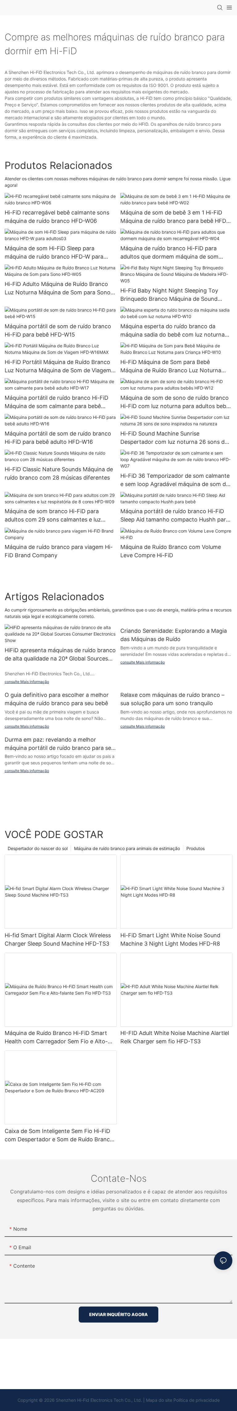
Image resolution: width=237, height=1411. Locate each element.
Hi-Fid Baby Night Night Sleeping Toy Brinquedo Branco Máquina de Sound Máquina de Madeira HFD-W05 (169, 295)
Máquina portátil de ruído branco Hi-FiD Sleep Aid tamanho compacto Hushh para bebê (174, 516)
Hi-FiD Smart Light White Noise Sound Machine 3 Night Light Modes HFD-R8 (170, 939)
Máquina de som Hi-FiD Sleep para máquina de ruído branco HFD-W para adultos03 (54, 253)
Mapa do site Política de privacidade (183, 1400)
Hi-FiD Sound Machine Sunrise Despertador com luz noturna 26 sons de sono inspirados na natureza (174, 438)
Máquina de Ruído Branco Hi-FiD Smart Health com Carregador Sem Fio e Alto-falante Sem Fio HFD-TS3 (56, 1037)
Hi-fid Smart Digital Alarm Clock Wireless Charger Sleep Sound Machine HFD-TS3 (58, 939)
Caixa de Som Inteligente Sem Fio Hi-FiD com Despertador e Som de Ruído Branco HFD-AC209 (59, 1135)
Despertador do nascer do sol (38, 848)
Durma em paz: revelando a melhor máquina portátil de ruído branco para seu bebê (59, 744)
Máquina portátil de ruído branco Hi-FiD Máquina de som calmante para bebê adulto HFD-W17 (56, 402)
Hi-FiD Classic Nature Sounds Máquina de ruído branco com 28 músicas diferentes (59, 473)
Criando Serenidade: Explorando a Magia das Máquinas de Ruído (173, 635)
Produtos (195, 848)
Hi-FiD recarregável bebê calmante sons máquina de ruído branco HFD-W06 (57, 216)
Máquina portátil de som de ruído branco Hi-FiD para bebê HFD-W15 (58, 330)
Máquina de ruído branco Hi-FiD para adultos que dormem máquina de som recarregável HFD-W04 (169, 253)
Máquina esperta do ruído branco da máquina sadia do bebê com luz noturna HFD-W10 (172, 331)
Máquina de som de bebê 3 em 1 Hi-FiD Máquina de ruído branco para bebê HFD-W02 (174, 217)
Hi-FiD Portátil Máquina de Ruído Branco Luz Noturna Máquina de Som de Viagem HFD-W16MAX (58, 366)
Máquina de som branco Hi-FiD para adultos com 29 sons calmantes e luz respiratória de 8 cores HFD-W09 (53, 516)
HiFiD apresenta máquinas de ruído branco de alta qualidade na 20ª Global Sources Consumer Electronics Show (60, 655)
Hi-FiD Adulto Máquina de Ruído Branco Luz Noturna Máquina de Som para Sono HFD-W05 (57, 289)
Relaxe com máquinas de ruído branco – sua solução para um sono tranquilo (172, 699)
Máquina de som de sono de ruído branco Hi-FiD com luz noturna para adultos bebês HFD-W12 (176, 402)
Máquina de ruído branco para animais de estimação (127, 848)
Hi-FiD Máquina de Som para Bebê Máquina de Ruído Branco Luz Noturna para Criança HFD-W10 (170, 366)
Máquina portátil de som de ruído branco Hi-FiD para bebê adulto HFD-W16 (58, 437)
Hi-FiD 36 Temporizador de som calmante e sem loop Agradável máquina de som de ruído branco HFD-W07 (175, 480)
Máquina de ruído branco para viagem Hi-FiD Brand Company (59, 551)
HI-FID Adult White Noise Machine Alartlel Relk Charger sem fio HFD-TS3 (174, 1037)
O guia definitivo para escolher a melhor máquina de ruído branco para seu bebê (57, 699)
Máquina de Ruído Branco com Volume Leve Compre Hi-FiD (170, 551)
